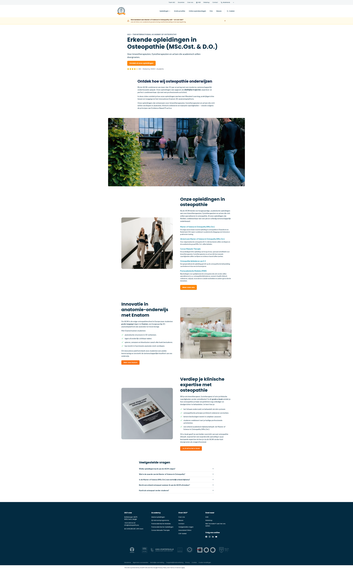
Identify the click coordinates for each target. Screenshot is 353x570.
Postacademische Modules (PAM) (193, 271)
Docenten (181, 2)
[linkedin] (213, 537)
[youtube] (216, 537)
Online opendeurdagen (197, 11)
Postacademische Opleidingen (162, 527)
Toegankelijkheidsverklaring (174, 562)
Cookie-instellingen (205, 562)
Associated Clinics (184, 530)
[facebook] (206, 537)
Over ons (190, 2)
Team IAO (172, 2)
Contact (215, 2)
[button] (176, 152)
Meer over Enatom (130, 362)
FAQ (211, 11)
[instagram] (210, 537)
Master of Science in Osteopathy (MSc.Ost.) (197, 227)
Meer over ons (188, 287)
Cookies (194, 562)
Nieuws (219, 11)
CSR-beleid (182, 534)
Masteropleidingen (158, 517)
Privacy (187, 562)
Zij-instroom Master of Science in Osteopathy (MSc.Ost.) (202, 239)
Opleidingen (164, 11)
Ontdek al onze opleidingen (141, 63)
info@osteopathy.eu (131, 525)
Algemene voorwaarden (140, 562)
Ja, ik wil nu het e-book (191, 448)
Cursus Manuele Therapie (190, 249)
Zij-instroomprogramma (160, 520)
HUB (199, 2)
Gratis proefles (179, 11)
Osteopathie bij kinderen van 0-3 (193, 261)
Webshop (206, 2)
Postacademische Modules (161, 524)
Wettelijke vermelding (157, 562)
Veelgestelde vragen (185, 527)
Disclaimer (127, 562)
